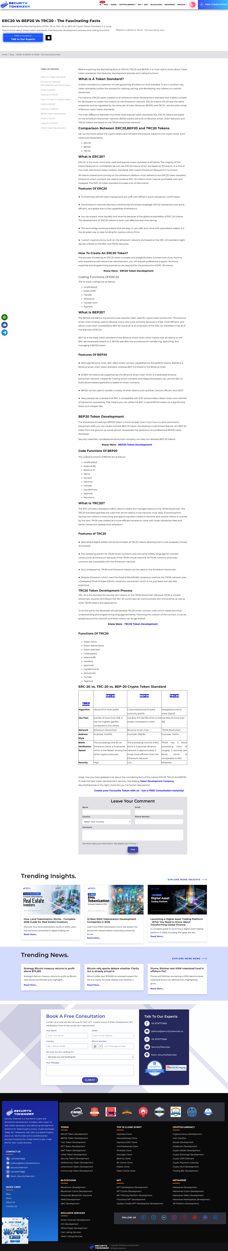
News (8, 1198)
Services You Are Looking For (60, 1052)
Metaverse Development (185, 1187)
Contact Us (11, 1206)
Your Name (51, 1030)
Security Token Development (75, 1158)
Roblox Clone (123, 1166)
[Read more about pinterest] (184, 1217)
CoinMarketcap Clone (127, 1146)
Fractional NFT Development (131, 1199)
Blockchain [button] (156, 5)
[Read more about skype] (4, 325)
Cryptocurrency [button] (127, 5)
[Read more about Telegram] (4, 332)
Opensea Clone (124, 1134)
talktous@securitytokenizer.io (25, 1163)
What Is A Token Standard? (53, 77)
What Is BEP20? (48, 104)
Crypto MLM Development (186, 1166)
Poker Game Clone (126, 1171)
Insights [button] (181, 5)
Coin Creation (179, 1138)
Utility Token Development (74, 1154)
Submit (90, 1080)
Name (85, 807)
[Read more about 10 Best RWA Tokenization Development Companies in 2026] (114, 899)
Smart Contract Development (75, 1220)
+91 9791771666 (18, 1158)
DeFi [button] (146, 5)
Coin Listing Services (71, 1232)
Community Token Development (77, 1171)
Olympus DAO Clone (127, 1142)
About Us (10, 1202)
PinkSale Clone (124, 1150)
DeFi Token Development (73, 1150)
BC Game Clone (124, 1162)
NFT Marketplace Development (132, 1187)
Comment (87, 827)
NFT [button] (140, 5)
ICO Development (70, 1224)
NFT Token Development (73, 1146)
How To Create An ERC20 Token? (56, 99)
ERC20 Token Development (137, 270)
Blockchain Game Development (76, 1191)
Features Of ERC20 (49, 95)
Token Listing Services (71, 1236)
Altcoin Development (183, 1142)
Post (133, 849)
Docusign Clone (124, 1154)
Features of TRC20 (49, 123)
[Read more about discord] (205, 1217)
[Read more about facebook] (143, 1217)
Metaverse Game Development (188, 1191)
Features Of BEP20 (49, 109)
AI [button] (100, 5)
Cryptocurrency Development (187, 1134)
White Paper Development (74, 1228)
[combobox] (49, 1046)
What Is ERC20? (48, 90)
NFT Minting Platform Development (134, 1195)
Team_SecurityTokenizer (23, 1176)
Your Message (52, 1062)
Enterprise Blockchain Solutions (76, 1195)
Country (86, 816)
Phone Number (142, 816)
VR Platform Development (186, 1203)
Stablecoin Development (185, 1146)
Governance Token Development (77, 1166)
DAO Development (70, 1203)
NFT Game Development (129, 1191)
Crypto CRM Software (183, 1158)
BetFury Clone (124, 1158)
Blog (12, 54)
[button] (192, 4)
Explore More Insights (184, 879)
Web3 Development (70, 1199)
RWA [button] (106, 5)
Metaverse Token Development (188, 1195)
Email (137, 807)
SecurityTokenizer (19, 1167)
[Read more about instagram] (174, 1217)
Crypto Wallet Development (186, 1150)
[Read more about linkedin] (164, 1217)
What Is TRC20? (48, 118)
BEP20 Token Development (54, 114)
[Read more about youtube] (195, 1217)
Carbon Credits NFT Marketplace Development (140, 1203)
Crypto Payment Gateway (186, 1162)
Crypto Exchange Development (188, 1154)
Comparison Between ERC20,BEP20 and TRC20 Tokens (56, 83)
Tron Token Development (73, 1142)
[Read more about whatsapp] (4, 317)
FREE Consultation (216, 4)
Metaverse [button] (170, 5)
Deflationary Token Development (77, 1162)
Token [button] (114, 5)
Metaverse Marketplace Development (191, 1199)
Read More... (30, 934)
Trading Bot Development (185, 1171)
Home (4, 54)
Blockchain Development (73, 1187)
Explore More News (186, 958)
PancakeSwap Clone (127, 1138)
